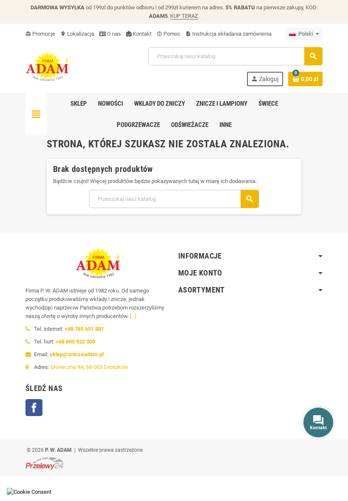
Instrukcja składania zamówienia (228, 34)
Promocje (40, 34)
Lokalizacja (77, 34)
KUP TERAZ (184, 16)
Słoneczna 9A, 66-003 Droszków (89, 367)
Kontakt (142, 34)
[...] (133, 316)
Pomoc (168, 34)
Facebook (33, 407)
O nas (113, 34)
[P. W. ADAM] (47, 66)
